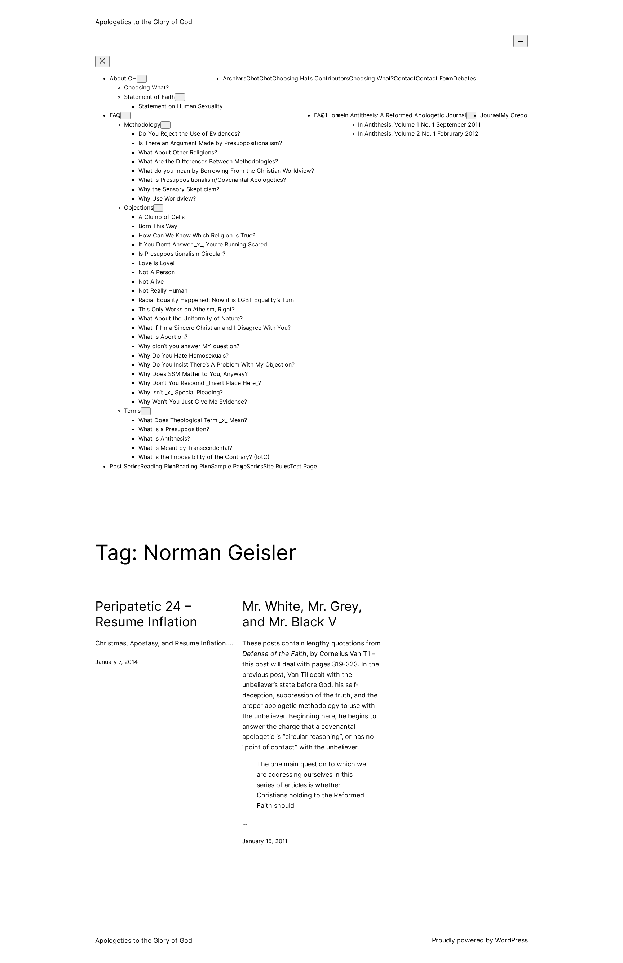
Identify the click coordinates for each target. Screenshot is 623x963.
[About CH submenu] (142, 79)
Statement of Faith (149, 96)
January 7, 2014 (116, 661)
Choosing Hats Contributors (310, 78)
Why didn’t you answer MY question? (188, 346)
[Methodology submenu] (165, 125)
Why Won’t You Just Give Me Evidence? (192, 401)
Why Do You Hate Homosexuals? (183, 355)
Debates (464, 78)
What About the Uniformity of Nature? (190, 318)
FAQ (115, 115)
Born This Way (157, 225)
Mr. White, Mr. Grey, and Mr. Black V (302, 614)
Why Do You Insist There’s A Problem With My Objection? (216, 364)
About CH (123, 78)
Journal (490, 115)
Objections (138, 207)
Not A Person (156, 272)
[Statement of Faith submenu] (180, 97)
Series (255, 466)
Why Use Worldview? (167, 198)
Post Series (125, 466)
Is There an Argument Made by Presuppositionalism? (210, 142)
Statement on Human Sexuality (180, 106)
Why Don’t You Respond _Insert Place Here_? (199, 382)
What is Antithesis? (164, 438)
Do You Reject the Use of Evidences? (189, 133)
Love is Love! (156, 263)
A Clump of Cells (161, 216)
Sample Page (229, 466)
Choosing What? (146, 87)
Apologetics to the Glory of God (143, 22)
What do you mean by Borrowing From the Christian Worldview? (226, 170)
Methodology (142, 124)
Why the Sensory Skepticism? (178, 189)
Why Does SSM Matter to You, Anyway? (193, 373)
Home (335, 115)
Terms (132, 410)
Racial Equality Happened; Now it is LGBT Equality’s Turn (216, 299)
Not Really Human (162, 290)
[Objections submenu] (158, 208)
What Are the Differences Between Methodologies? (208, 161)
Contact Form (434, 78)
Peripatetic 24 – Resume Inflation (146, 614)
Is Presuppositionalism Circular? (181, 253)
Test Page (303, 466)
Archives (234, 78)
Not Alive (151, 281)
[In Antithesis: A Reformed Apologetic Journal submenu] (471, 115)
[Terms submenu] (146, 411)
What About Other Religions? (177, 152)
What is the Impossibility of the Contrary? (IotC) (204, 456)
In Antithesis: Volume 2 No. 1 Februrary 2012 (418, 133)
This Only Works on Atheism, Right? (186, 309)
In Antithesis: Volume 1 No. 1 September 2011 (419, 124)
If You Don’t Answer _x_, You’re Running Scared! (203, 244)
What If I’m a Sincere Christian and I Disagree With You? (214, 327)
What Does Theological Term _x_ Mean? (192, 420)
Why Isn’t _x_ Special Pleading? (180, 392)
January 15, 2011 (264, 841)
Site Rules (276, 466)
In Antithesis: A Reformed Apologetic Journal (405, 115)
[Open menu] (520, 41)
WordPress (511, 940)
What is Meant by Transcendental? (185, 447)
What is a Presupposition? (173, 429)
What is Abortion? (162, 336)
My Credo (513, 115)
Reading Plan (158, 466)
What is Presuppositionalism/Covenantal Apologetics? (212, 179)
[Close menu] (102, 61)
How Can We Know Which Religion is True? (196, 235)
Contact (405, 78)
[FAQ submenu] (125, 115)
